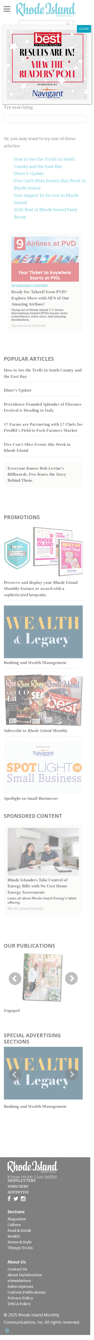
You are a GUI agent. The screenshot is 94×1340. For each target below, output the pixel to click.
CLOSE (84, 29)
